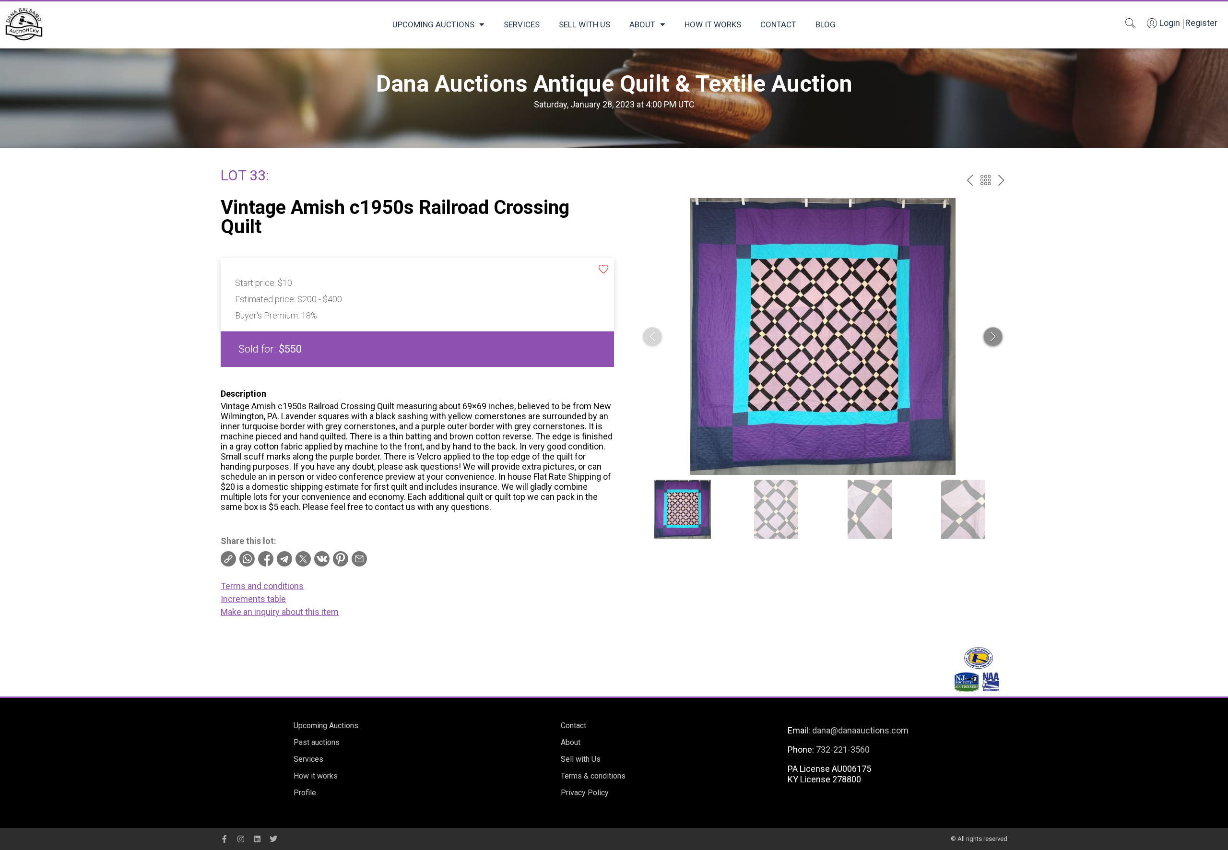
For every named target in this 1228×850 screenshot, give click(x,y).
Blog (825, 24)
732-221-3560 (843, 749)
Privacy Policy (585, 792)
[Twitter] (273, 839)
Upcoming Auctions (433, 24)
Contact (778, 24)
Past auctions (317, 742)
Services (522, 24)
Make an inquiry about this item (280, 612)
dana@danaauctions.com (860, 730)
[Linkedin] (257, 839)
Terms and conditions (262, 586)
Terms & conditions (593, 775)
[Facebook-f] (224, 839)
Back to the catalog (986, 180)
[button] (993, 336)
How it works (713, 24)
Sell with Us (584, 24)
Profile (305, 792)
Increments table (253, 599)
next (1001, 180)
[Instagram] (241, 839)
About (642, 24)
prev (970, 180)
